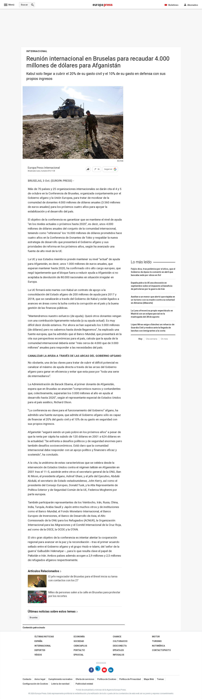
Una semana (151, 338)
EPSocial (79, 654)
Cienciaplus (80, 645)
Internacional (42, 645)
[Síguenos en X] (98, 670)
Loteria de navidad (60, 683)
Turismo (157, 641)
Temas (160, 679)
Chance (117, 636)
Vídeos (38, 654)
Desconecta (120, 645)
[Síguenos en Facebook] (91, 670)
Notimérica (158, 645)
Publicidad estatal (84, 683)
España (38, 641)
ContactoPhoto (161, 650)
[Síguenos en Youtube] (104, 670)
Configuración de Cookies (35, 683)
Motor (156, 636)
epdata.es (118, 650)
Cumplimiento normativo (60, 679)
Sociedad (79, 641)
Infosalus (118, 654)
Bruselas (34, 617)
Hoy (140, 338)
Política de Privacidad (130, 679)
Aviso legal (39, 679)
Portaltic (79, 650)
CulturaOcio (120, 641)
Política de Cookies (106, 679)
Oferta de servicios (85, 679)
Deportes (39, 650)
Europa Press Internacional (44, 167)
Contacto (27, 679)
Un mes (164, 338)
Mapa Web (149, 679)
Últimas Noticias (44, 636)
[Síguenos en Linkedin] (111, 670)
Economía (79, 636)
